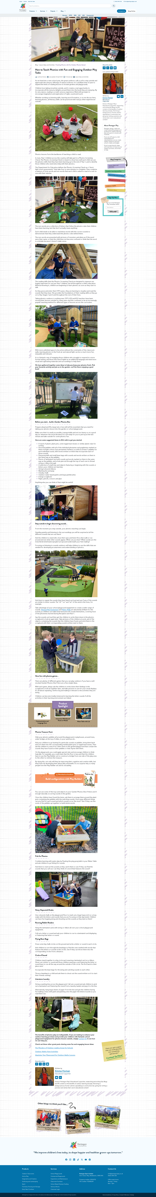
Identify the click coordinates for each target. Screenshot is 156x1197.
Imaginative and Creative (29, 1179)
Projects (53, 11)
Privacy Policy (115, 1195)
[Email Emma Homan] (118, 96)
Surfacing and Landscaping (30, 1181)
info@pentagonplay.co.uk (130, 1)
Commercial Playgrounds (58, 1176)
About (21, 1)
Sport (23, 1184)
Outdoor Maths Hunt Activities (46, 1051)
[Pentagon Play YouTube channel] (85, 1159)
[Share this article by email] (115, 67)
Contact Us (121, 11)
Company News (112, 190)
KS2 (83, 15)
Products (32, 11)
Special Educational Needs (116, 175)
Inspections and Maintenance (59, 1179)
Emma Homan (108, 97)
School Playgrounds (56, 1174)
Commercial (90, 15)
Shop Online (131, 11)
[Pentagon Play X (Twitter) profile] (82, 1159)
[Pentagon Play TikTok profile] (78, 1159)
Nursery (64, 15)
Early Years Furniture (28, 1189)
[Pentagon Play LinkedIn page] (74, 1159)
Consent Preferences (124, 1195)
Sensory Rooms (55, 1187)
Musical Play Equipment (50, 609)
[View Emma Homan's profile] (44, 1076)
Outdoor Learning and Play (113, 171)
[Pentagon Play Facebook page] (66, 1159)
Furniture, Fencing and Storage (31, 1187)
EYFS (70, 15)
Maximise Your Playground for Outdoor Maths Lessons (55, 1055)
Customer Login (55, 1189)
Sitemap (132, 1195)
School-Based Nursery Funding (59, 1184)
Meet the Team (31, 1)
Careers (25, 1)
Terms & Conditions (107, 1195)
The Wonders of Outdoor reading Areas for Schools (54, 1048)
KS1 (79, 15)
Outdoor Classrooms (28, 1174)
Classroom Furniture (56, 1181)
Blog (62, 11)
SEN (75, 15)
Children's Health (111, 186)
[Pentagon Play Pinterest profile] (89, 1159)
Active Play (25, 1176)
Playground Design (115, 180)
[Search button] (114, 6)
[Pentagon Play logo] (23, 8)
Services (42, 11)
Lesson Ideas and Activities (47, 65)
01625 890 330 (118, 1)
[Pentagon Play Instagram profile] (70, 1159)
